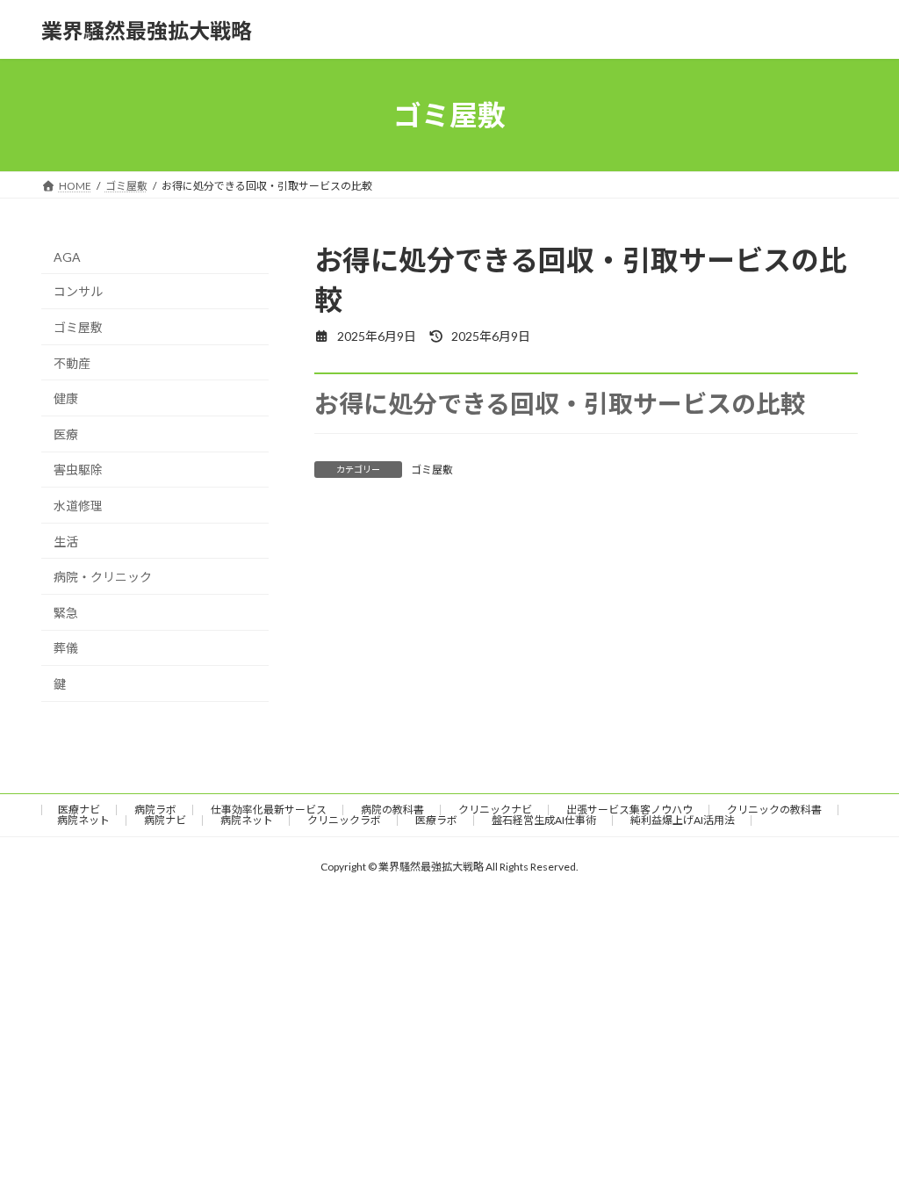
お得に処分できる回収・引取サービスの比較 (559, 403)
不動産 (72, 363)
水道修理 (78, 505)
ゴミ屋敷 (432, 469)
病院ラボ (155, 809)
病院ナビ (165, 820)
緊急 (66, 612)
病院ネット (83, 820)
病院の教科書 (392, 809)
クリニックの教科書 (774, 809)
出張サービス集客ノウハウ (629, 809)
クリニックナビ (495, 809)
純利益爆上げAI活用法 (682, 820)
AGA (67, 256)
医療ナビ (79, 809)
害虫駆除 (78, 470)
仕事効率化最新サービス (269, 809)
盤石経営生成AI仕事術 (544, 820)
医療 (66, 434)
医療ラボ (436, 820)
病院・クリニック (103, 576)
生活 (66, 541)
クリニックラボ (344, 820)
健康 (66, 398)
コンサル (78, 292)
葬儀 (66, 648)
